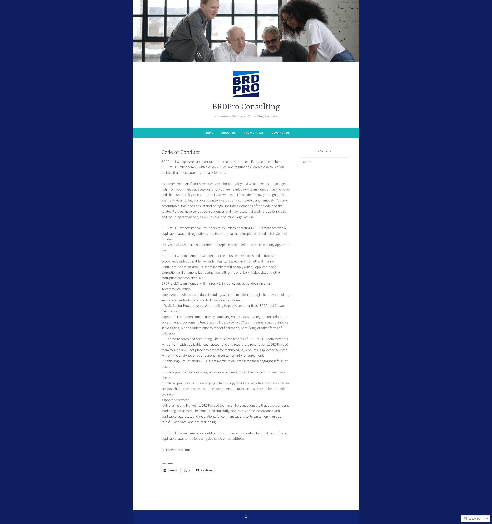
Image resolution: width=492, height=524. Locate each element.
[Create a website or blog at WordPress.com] (246, 517)
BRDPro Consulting (246, 107)
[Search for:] (325, 162)
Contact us (281, 133)
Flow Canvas (254, 133)
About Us (228, 133)
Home (209, 133)
